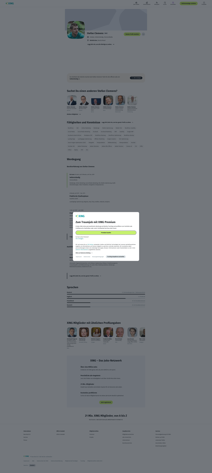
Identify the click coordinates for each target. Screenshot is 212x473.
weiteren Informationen (82, 249)
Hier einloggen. (80, 238)
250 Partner (90, 244)
